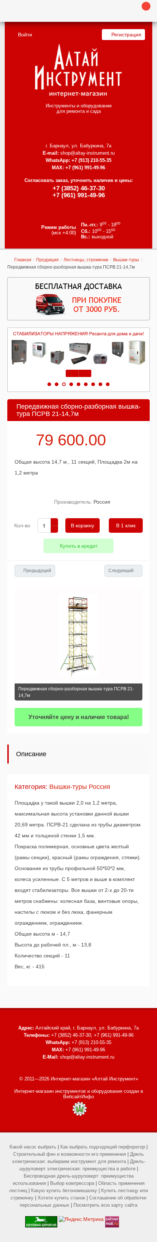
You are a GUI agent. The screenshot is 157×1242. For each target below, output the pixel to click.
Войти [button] (25, 34)
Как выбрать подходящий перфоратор (102, 1147)
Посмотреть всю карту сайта (105, 1205)
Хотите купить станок (61, 1198)
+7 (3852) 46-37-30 (79, 188)
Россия (101, 502)
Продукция (47, 259)
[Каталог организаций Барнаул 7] (41, 1219)
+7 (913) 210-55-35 (91, 160)
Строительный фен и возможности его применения (69, 1154)
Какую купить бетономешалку (64, 1190)
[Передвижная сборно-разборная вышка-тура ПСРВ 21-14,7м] (78, 635)
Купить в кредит (78, 546)
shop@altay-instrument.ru (87, 153)
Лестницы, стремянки (86, 259)
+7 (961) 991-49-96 (79, 195)
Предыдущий (37, 570)
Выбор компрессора (72, 1183)
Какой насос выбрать (32, 1147)
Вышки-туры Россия (79, 786)
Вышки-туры (126, 259)
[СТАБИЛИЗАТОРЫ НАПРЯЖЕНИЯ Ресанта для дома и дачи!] (78, 348)
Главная (22, 259)
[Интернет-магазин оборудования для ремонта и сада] (78, 71)
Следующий (121, 570)
